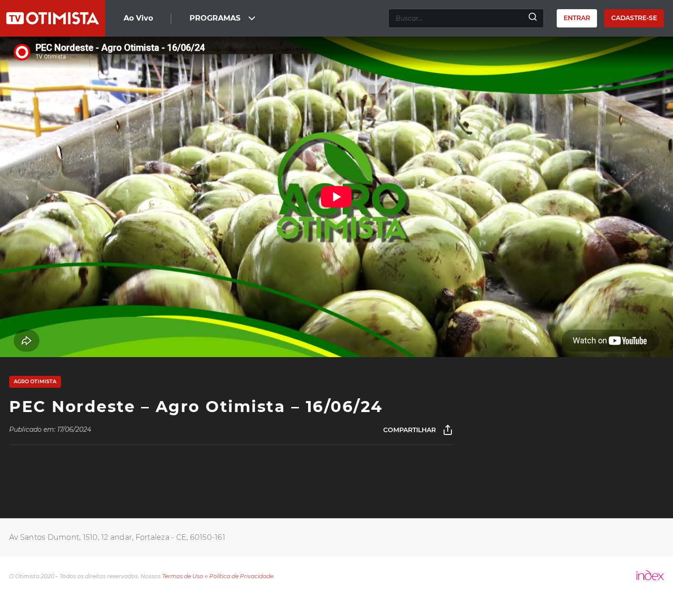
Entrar (577, 18)
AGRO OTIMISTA (35, 381)
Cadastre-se (634, 18)
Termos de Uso (182, 576)
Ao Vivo (138, 18)
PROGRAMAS (215, 18)
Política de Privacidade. (242, 576)
